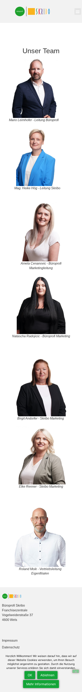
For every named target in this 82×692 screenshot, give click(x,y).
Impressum (10, 640)
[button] (77, 11)
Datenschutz (11, 647)
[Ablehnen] (75, 671)
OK (30, 675)
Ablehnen (47, 675)
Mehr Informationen (41, 684)
